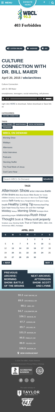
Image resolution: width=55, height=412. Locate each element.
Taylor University (27, 393)
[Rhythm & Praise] (27, 402)
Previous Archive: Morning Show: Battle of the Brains (14, 279)
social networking (36, 124)
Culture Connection (10, 116)
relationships (23, 215)
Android (33, 48)
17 (42, 248)
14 (20, 248)
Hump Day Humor (18, 208)
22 (27, 253)
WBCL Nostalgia (17, 226)
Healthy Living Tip (20, 204)
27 (13, 257)
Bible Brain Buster (22, 195)
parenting (6, 215)
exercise (5, 201)
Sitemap (41, 364)
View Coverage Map (29, 353)
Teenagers (7, 127)
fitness (23, 201)
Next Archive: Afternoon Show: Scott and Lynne (41, 280)
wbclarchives (32, 77)
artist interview (37, 191)
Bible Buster (34, 195)
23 (35, 253)
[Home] (44, 2)
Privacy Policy (32, 364)
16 (35, 248)
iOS (46, 48)
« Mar (6, 262)
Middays (6, 142)
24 (42, 253)
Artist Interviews (10, 152)
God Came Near (10, 172)
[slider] (49, 98)
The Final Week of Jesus (14, 167)
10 (42, 244)
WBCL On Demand (15, 133)
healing (46, 201)
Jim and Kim (30, 208)
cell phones (8, 124)
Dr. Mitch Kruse (33, 198)
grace (42, 201)
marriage (40, 208)
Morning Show (9, 138)
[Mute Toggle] (44, 99)
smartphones (20, 124)
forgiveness (30, 201)
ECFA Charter (40, 371)
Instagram (32, 380)
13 (13, 248)
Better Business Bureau (22, 371)
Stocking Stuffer (10, 162)
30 (35, 257)
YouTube (27, 380)
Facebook (21, 380)
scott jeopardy (41, 219)
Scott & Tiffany (23, 219)
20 (13, 253)
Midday (6, 210)
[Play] (3, 99)
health (5, 204)
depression (24, 198)
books (45, 195)
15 (27, 248)
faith (11, 200)
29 (27, 257)
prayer (13, 215)
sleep (10, 223)
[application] (27, 99)
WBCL (40, 223)
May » (48, 262)
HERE (12, 104)
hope (8, 208)
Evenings (43, 197)
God (37, 201)
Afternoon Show (15, 190)
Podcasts (7, 157)
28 (20, 257)
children (5, 198)
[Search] (52, 2)
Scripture (5, 223)
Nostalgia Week (42, 211)
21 (20, 253)
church (17, 198)
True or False (31, 222)
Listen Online (16, 48)
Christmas (11, 198)
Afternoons (7, 147)
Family (17, 201)
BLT (41, 195)
